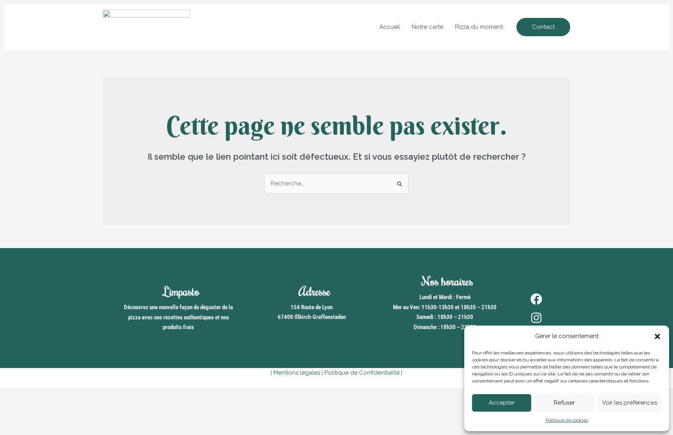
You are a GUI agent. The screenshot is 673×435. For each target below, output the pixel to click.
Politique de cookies (567, 420)
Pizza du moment (479, 26)
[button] (657, 336)
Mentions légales (296, 372)
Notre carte (427, 26)
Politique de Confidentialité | (363, 372)
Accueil (389, 26)
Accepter (501, 402)
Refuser (564, 402)
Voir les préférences (629, 402)
